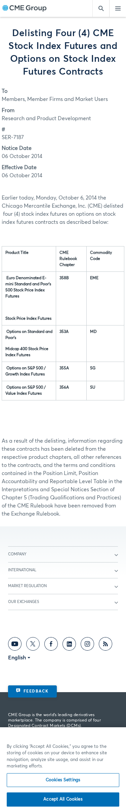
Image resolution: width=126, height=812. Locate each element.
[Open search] (100, 8)
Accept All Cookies (62, 799)
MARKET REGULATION (27, 586)
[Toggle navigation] (117, 8)
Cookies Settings (63, 780)
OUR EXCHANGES (23, 602)
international (22, 570)
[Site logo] (24, 9)
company (17, 554)
